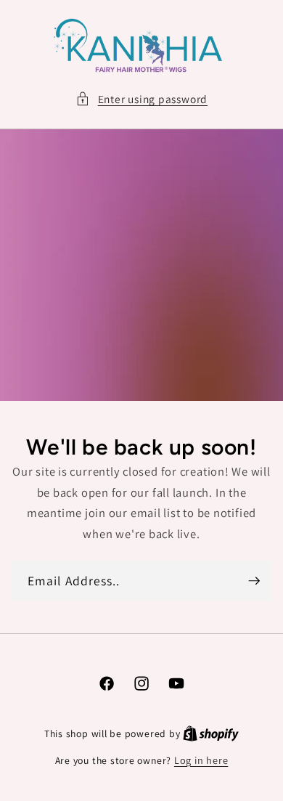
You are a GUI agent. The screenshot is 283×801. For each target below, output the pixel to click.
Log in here (201, 760)
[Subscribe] (254, 580)
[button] (141, 99)
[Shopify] (211, 733)
